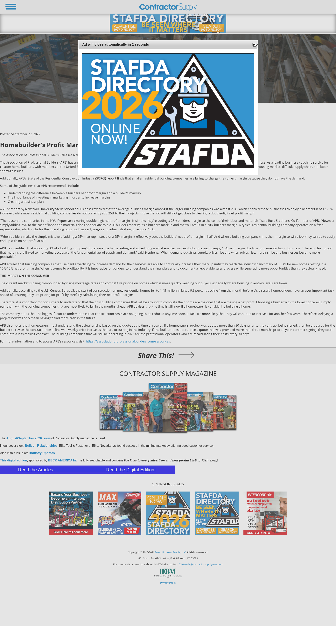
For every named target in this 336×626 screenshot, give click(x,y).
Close (254, 45)
